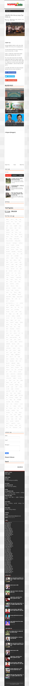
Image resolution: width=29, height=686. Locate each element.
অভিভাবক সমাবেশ (8, 223)
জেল (17, 303)
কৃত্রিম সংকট (12, 268)
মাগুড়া (14, 380)
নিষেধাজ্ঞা (11, 326)
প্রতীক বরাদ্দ (13, 343)
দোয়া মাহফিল (18, 316)
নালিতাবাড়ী (7, 324)
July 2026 (7, 523)
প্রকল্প (7, 337)
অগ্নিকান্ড (7, 219)
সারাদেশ (12, 419)
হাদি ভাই (16, 425)
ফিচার (6, 350)
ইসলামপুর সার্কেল (8, 243)
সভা (12, 412)
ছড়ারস (12, 290)
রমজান (15, 393)
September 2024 (8, 546)
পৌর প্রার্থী (7, 335)
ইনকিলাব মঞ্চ (20, 234)
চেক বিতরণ (19, 288)
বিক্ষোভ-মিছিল (12, 361)
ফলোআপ (19, 348)
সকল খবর (10, 408)
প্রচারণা (7, 339)
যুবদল (16, 391)
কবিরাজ (7, 260)
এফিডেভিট (7, 255)
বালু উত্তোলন (12, 358)
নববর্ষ (15, 320)
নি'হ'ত (6, 20)
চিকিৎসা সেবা (12, 286)
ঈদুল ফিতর (7, 249)
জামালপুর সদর (8, 298)
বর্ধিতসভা (19, 352)
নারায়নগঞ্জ (16, 322)
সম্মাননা (11, 414)
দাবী (6, 313)
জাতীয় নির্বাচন (14, 294)
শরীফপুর (11, 399)
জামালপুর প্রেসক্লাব (19, 296)
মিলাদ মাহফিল (11, 384)
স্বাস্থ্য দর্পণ (7, 423)
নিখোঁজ (8, 20)
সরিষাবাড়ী (7, 416)
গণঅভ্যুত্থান (12, 277)
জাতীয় (20, 19)
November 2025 (8, 532)
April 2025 (7, 539)
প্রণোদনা (19, 339)
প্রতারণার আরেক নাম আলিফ (14, 585)
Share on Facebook (12, 72)
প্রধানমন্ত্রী (7, 346)
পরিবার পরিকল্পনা (12, 328)
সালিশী (16, 419)
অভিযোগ (18, 223)
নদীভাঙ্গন (12, 320)
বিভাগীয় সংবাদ (13, 363)
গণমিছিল (7, 279)
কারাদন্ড (16, 264)
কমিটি (11, 260)
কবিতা (21, 258)
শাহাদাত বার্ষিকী (8, 401)
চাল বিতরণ (7, 286)
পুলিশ (11, 333)
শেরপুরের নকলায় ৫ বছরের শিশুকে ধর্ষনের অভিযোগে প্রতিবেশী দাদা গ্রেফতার (16, 598)
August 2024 (7, 547)
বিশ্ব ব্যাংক (12, 365)
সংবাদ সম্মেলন (8, 412)
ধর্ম (11, 318)
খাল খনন (12, 275)
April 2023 (7, 564)
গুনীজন (7, 281)
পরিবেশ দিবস (18, 328)
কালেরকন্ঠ (7, 266)
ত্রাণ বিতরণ (7, 311)
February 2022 (8, 572)
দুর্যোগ (21, 313)
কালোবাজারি (12, 266)
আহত (12, 232)
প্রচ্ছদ (11, 339)
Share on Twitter (11, 76)
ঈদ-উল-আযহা (13, 247)
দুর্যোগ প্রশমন (8, 316)
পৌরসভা (12, 335)
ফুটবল (10, 350)
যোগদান (7, 393)
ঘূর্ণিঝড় (19, 281)
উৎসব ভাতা (12, 249)
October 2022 (7, 570)
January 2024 (7, 554)
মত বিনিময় (7, 376)
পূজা (22, 333)
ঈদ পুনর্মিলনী (12, 245)
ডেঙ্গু (21, 307)
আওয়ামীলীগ (15, 225)
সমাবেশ (7, 414)
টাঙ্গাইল (12, 307)
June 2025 (7, 537)
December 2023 (8, 555)
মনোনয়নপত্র (19, 376)
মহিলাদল (10, 380)
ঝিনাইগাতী (7, 307)
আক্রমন (20, 225)
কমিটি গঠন (15, 260)
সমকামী (16, 412)
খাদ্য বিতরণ (7, 275)
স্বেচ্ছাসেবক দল (13, 423)
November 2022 (8, 569)
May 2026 (7, 525)
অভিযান (14, 223)
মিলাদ (6, 384)
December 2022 (8, 568)
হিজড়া (7, 427)
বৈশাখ (21, 367)
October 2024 (7, 544)
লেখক (7, 399)
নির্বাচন (19, 324)
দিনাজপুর (10, 313)
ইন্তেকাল (7, 236)
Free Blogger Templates (14, 684)
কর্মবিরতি (7, 262)
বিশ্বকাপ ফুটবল (18, 365)
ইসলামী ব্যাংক (21, 243)
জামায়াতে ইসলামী (8, 296)
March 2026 (7, 527)
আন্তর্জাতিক (7, 230)
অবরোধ (20, 221)
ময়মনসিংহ (14, 378)
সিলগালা (7, 421)
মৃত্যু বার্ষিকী (7, 386)
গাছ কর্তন (16, 279)
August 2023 (7, 559)
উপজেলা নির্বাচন (14, 251)
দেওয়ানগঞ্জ (13, 316)
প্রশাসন (12, 346)
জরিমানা (20, 292)
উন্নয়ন (21, 249)
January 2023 (7, 567)
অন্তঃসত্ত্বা (7, 221)
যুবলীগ (20, 391)
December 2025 (8, 531)
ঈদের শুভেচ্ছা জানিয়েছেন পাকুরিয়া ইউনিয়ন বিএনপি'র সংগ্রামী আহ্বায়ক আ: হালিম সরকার (16, 610)
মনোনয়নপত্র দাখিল (8, 378)
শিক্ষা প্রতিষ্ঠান (17, 401)
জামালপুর (23, 19)
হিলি (10, 427)
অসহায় (11, 225)
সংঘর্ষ (14, 408)
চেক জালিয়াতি (14, 288)
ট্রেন (15, 307)
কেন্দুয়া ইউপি (7, 273)
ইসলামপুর (11, 238)
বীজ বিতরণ (7, 367)
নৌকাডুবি (11, 20)
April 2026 (7, 526)
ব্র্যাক (15, 369)
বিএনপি (21, 358)
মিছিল (18, 382)
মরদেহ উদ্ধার (19, 378)
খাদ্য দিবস (19, 273)
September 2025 (8, 534)
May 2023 (7, 563)
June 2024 (7, 549)
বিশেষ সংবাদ (7, 365)
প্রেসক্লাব (14, 348)
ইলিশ (6, 238)
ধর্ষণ (14, 318)
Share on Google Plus (12, 80)
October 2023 (7, 557)
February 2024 (8, 553)
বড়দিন (11, 352)
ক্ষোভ (12, 273)
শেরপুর (7, 406)
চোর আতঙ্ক (7, 290)
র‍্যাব (6, 397)
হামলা (20, 425)
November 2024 (8, 543)
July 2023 (7, 560)
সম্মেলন (15, 414)
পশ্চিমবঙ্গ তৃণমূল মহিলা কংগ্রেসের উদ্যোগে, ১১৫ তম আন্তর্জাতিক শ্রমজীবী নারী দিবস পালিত (17, 604)
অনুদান (20, 219)
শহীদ (14, 399)
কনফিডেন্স (16, 258)
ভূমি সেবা (15, 371)
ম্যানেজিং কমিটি (8, 391)
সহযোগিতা (12, 416)
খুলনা (16, 275)
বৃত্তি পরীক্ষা (17, 367)
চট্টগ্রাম (7, 283)
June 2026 (7, 524)
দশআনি (16, 311)
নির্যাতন (7, 326)
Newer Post (7, 164)
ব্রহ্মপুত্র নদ (7, 369)
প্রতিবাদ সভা (20, 341)
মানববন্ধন (7, 382)
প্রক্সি (19, 337)
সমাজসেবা (20, 412)
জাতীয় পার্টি (19, 294)
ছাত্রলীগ (7, 292)
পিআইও (19, 331)
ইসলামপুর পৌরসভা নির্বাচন (9, 240)
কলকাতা (12, 264)
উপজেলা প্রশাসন (20, 251)
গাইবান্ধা (11, 279)
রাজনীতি (7, 395)
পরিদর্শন (7, 328)
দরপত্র (12, 311)
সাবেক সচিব (7, 419)
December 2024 (8, 542)
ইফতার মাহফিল (17, 236)
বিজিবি (16, 361)
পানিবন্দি (15, 331)
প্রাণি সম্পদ (20, 346)
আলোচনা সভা (8, 232)
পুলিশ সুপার (15, 333)
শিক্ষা (12, 401)
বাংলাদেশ (7, 358)
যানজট (13, 391)
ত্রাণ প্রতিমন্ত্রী (17, 309)
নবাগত (19, 320)
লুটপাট (20, 397)
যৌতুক (11, 393)
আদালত (20, 228)
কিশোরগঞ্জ (7, 268)
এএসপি (14, 253)
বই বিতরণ (14, 350)
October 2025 (7, 533)
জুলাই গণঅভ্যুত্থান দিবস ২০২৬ (10, 303)
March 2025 (7, 540)
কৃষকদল (21, 268)
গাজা (19, 279)
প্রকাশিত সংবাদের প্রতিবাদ (13, 337)
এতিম (17, 253)
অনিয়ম (16, 219)
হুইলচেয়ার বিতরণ (15, 427)
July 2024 (7, 548)
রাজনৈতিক (11, 395)
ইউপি (20, 232)
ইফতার (11, 236)
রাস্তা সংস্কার (21, 395)
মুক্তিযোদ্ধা (16, 384)
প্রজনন (15, 339)
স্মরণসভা (18, 423)
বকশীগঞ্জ (19, 350)
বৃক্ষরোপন (12, 367)
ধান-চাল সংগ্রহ (19, 318)
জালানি (16, 298)
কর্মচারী (19, 260)
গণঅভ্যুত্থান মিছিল (18, 277)
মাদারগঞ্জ (21, 380)
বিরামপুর (18, 363)
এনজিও (21, 253)
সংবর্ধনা (18, 410)
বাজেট (7, 356)
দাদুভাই (20, 311)
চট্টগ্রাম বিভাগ (12, 283)
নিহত (15, 326)
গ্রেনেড (15, 281)
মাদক (17, 380)
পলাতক (11, 331)
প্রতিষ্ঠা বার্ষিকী (8, 343)
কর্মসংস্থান (16, 262)
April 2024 (7, 551)
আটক (7, 228)
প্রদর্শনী (18, 343)
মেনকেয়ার (20, 386)
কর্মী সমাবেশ (7, 264)
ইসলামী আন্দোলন (15, 243)
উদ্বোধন (17, 249)
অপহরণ (16, 221)
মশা (6, 380)
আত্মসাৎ (15, 228)
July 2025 (7, 536)
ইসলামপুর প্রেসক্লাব (17, 240)
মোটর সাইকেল (17, 388)
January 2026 (7, 530)
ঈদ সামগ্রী (7, 247)
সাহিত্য (20, 419)
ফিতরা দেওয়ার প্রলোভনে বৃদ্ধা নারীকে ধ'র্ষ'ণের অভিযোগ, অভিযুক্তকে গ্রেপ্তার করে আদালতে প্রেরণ (16, 579)
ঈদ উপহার (7, 245)
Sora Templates (13, 683)
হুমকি (20, 427)
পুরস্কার (7, 333)
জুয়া (19, 298)
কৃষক (17, 268)
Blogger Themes (20, 683)
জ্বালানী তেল (17, 305)
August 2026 (7, 522)
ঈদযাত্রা (18, 247)
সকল (6, 408)
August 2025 (7, 535)
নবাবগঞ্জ (7, 322)
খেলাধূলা (7, 277)
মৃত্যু (21, 384)
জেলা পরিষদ (21, 303)
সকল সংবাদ (6, 172)
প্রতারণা (11, 341)
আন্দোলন (12, 230)
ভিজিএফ (11, 371)
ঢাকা (11, 309)
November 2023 (8, 556)
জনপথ (11, 292)
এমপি (11, 255)
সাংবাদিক (21, 416)
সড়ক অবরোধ (8, 410)
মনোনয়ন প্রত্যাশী (13, 376)
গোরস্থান (11, 281)
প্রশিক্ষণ (16, 346)
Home (15, 164)
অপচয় (12, 221)
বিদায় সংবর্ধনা (7, 363)
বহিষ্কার (12, 354)
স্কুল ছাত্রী (11, 421)
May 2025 (7, 538)
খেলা (19, 275)
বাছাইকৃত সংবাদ (17, 354)
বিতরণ (20, 361)
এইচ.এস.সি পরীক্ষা (8, 253)
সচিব (18, 408)
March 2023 (7, 565)
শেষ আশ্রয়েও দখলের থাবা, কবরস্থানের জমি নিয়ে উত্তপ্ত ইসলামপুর (16, 632)
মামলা (11, 382)
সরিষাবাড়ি (13, 20)
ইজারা (12, 234)
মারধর (15, 382)
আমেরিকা (17, 230)
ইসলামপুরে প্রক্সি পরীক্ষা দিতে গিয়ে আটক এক (16, 615)
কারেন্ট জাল (20, 264)
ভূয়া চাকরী (19, 371)
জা (6, 294)
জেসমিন (7, 305)
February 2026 (8, 528)
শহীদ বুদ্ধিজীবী (19, 399)
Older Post (22, 164)
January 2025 (7, 541)
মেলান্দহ (12, 388)
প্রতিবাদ (16, 341)
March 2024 (7, 552)
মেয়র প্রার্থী (7, 388)
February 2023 (8, 566)
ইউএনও (16, 232)
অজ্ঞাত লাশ (12, 219)
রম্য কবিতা (19, 393)
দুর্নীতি (17, 313)
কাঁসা (16, 266)
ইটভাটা (16, 234)
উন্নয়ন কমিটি (8, 251)
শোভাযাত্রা (14, 406)
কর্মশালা (11, 262)
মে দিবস (16, 386)
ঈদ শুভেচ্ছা (17, 245)
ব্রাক (12, 369)
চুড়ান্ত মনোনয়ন (8, 288)
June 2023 (7, 562)
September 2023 (8, 558)
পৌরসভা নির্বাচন (17, 335)
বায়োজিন (19, 356)
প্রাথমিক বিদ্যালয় (8, 348)
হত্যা (6, 425)
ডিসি (18, 307)
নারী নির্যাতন (21, 322)
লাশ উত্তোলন (11, 397)
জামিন (12, 298)
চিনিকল (17, 286)
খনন (15, 273)
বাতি (15, 356)
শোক (10, 406)
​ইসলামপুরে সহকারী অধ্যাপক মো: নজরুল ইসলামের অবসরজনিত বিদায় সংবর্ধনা (16, 669)
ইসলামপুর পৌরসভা (16, 238)
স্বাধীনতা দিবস (17, 421)
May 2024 (7, 550)
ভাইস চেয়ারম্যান (20, 369)
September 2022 (8, 571)
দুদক (14, 313)
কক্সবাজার (12, 258)
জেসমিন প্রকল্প (12, 305)
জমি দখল (15, 292)
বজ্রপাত (7, 352)
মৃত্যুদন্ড (12, 386)
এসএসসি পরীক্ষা (16, 255)
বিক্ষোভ (7, 361)
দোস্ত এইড (7, 318)
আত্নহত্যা (11, 228)
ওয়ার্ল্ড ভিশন (7, 258)
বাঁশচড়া (17, 358)
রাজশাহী (16, 395)
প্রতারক (7, 341)
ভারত (6, 371)
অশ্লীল (7, 225)
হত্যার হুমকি (11, 425)
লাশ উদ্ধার (16, 397)
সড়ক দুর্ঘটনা (13, 410)
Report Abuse (9, 457)
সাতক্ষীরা (16, 416)
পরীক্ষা (7, 331)
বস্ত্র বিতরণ (7, 354)
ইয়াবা (21, 236)
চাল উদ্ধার (17, 283)
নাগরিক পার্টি (11, 322)
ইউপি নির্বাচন (7, 234)
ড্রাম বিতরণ (7, 309)
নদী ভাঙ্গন (7, 320)
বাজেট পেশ (11, 356)
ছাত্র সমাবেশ (17, 290)
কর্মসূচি (20, 262)
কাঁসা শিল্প (20, 266)
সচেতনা (22, 408)
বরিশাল (15, 352)
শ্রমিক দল (19, 406)
